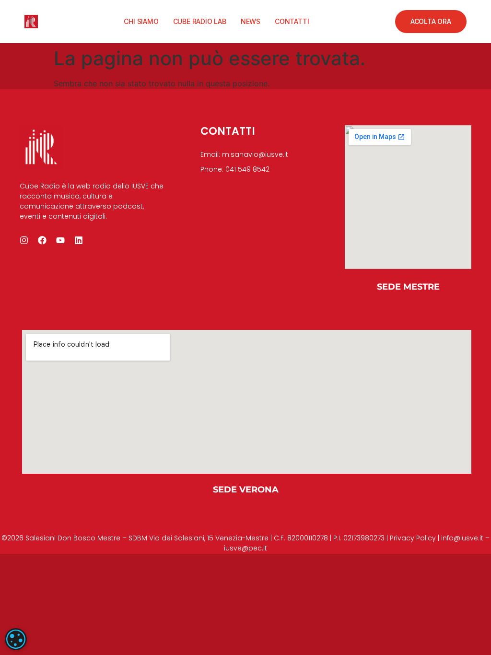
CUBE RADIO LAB (199, 21)
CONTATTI (292, 21)
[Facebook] (42, 240)
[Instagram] (24, 240)
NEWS (250, 21)
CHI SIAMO (141, 21)
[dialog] (16, 639)
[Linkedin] (78, 240)
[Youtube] (60, 240)
